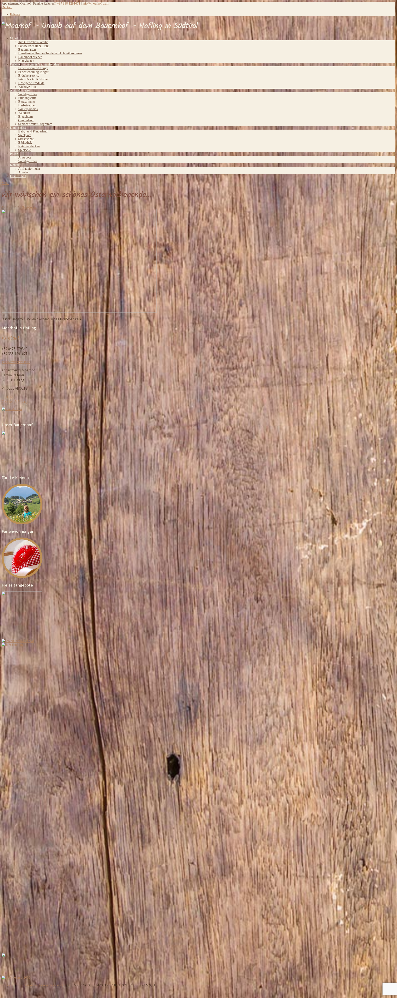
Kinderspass (18, 127)
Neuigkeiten (26, 60)
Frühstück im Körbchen (33, 79)
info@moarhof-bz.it (95, 3)
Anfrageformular (29, 168)
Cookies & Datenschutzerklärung (46, 985)
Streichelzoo (26, 139)
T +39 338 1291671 (67, 3)
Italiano (15, 14)
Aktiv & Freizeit (20, 90)
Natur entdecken (29, 146)
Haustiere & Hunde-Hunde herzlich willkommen (50, 53)
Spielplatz (24, 135)
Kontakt (15, 165)
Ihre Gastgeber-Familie (33, 42)
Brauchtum (25, 116)
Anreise (23, 172)
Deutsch (7, 7)
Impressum (10, 396)
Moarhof (15, 38)
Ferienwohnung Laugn (33, 68)
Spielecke (24, 150)
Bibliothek (25, 142)
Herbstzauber (27, 105)
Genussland (25, 120)
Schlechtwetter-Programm (35, 124)
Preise (14, 153)
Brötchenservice (28, 75)
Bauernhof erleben (30, 57)
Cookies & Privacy (15, 401)
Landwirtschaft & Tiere (33, 46)
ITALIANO (18, 176)
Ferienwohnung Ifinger (33, 72)
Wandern (24, 112)
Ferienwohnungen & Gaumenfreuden (34, 64)
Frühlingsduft (27, 98)
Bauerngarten (27, 49)
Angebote (24, 157)
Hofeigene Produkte (31, 83)
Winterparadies (28, 109)
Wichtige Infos (27, 86)
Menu (5, 183)
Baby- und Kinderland (33, 131)
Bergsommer (26, 101)
